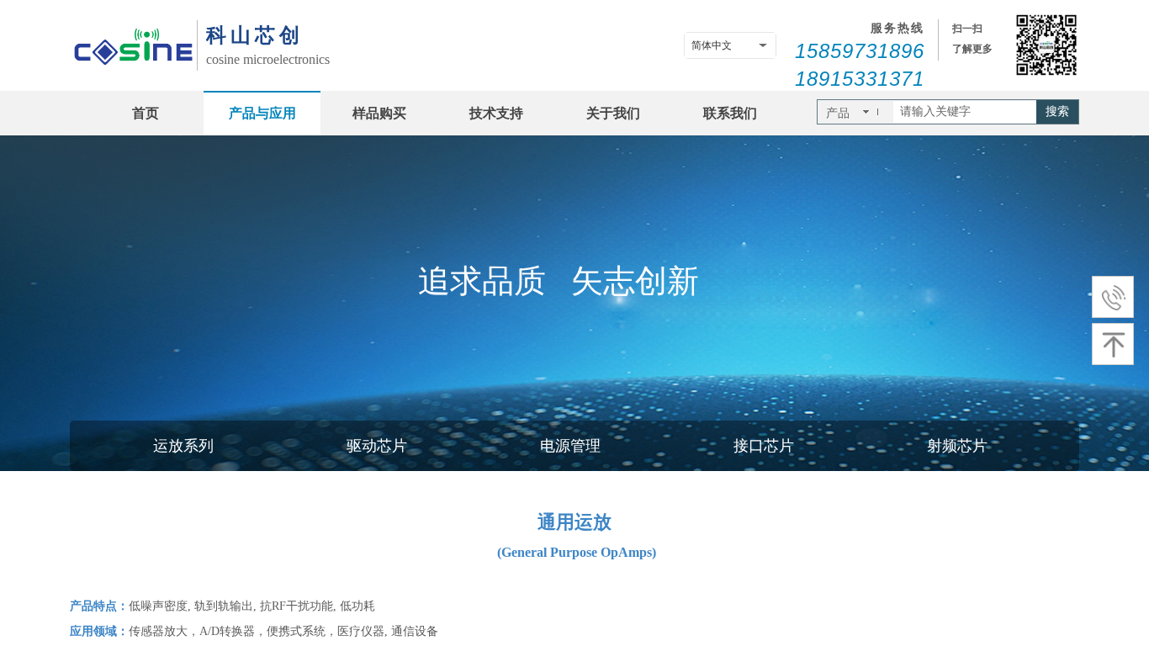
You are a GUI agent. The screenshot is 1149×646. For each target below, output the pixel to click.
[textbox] (964, 112)
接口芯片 (763, 445)
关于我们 (613, 113)
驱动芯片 (377, 445)
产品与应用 (262, 113)
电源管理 (570, 445)
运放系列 (183, 445)
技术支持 (496, 113)
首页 (145, 113)
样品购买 (379, 113)
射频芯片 (957, 445)
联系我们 (730, 113)
